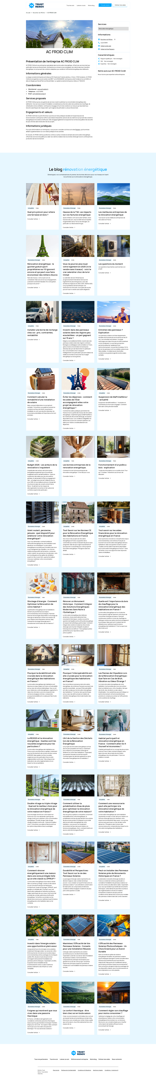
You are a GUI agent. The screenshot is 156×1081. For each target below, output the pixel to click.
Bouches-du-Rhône (106, 39)
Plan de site (56, 1070)
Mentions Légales (98, 1070)
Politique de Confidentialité (68, 1070)
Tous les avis (70, 5)
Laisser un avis (81, 5)
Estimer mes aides (120, 5)
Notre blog (91, 5)
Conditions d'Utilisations (84, 1070)
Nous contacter (117, 1059)
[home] (36, 5)
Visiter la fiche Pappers (107, 49)
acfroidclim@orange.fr (39, 94)
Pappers (77, 129)
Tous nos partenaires (41, 1059)
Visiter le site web (106, 46)
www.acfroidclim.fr (42, 89)
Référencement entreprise (79, 1059)
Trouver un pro (105, 5)
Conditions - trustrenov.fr (111, 1070)
